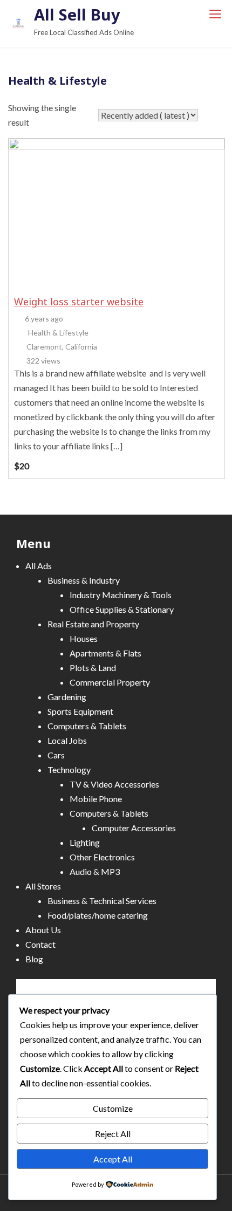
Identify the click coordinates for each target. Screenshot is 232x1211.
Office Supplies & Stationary (122, 609)
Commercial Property (110, 682)
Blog (34, 959)
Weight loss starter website (79, 301)
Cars (56, 755)
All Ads (38, 565)
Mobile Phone (96, 798)
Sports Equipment (80, 711)
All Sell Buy (77, 14)
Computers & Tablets (86, 726)
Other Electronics (102, 857)
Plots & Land (93, 667)
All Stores (43, 886)
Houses (84, 638)
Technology (69, 769)
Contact (40, 944)
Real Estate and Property (93, 624)
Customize (113, 1108)
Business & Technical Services (101, 900)
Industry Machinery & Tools (121, 595)
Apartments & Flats (105, 653)
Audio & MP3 (95, 871)
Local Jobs (67, 740)
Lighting (85, 842)
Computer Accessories (134, 828)
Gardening (66, 697)
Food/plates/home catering (97, 915)
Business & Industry (83, 580)
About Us (43, 930)
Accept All (112, 1159)
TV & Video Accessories (114, 784)
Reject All (113, 1133)
